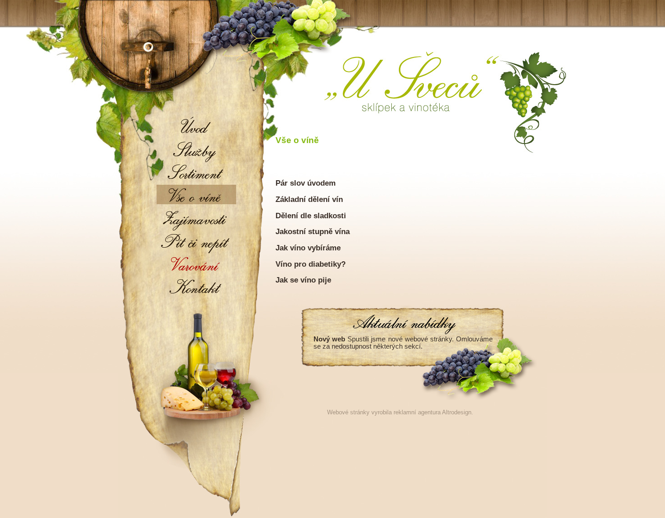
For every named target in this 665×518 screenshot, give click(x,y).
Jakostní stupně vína (313, 231)
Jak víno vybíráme (308, 247)
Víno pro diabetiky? (311, 264)
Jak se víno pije (303, 279)
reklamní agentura (417, 412)
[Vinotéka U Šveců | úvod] (196, 127)
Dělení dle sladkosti (311, 215)
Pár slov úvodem (306, 182)
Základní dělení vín (309, 199)
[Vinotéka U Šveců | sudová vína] (196, 173)
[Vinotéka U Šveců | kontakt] (196, 286)
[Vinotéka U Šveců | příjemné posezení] (196, 150)
